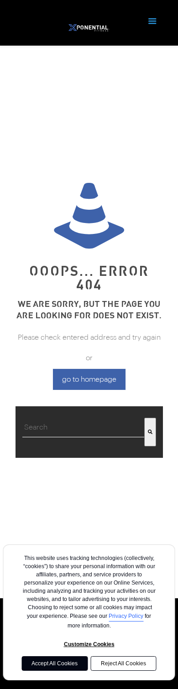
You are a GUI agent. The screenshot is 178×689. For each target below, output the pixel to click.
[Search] (150, 432)
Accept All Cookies (54, 663)
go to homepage (89, 379)
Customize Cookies (89, 644)
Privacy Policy (126, 616)
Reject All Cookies (123, 663)
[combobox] (83, 427)
